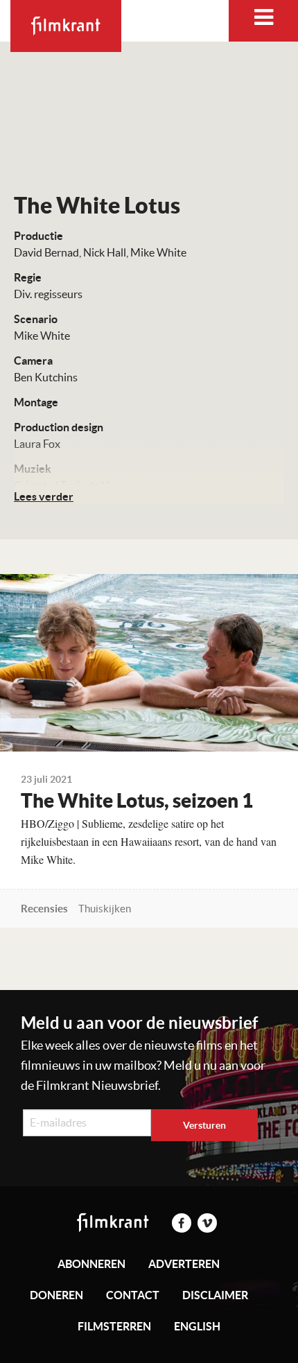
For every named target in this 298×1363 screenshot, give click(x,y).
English (197, 1326)
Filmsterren (114, 1326)
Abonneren (91, 1264)
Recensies (44, 908)
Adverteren (184, 1264)
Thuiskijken (104, 908)
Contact (132, 1295)
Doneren (56, 1295)
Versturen (204, 1125)
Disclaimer (215, 1295)
